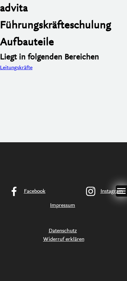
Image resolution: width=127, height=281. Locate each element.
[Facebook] (25, 191)
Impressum (62, 205)
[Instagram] (102, 191)
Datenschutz (63, 231)
